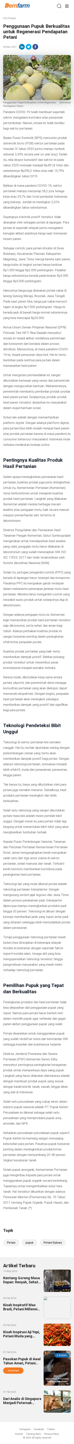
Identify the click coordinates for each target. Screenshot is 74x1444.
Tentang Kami (33, 1434)
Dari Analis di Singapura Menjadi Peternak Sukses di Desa (22, 1403)
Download (13, 1370)
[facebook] (35, 47)
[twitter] (29, 47)
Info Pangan (9, 18)
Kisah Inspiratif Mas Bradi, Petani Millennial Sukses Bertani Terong (21, 1309)
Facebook (39, 1429)
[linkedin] (22, 47)
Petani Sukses (53, 1242)
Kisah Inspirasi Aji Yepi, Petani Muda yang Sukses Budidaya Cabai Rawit (22, 1338)
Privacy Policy (51, 1434)
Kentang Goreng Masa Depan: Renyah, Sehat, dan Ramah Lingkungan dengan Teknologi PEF (22, 1284)
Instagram (25, 1429)
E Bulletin (62, 1355)
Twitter (51, 1429)
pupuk (29, 1242)
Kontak (19, 1434)
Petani (11, 1242)
